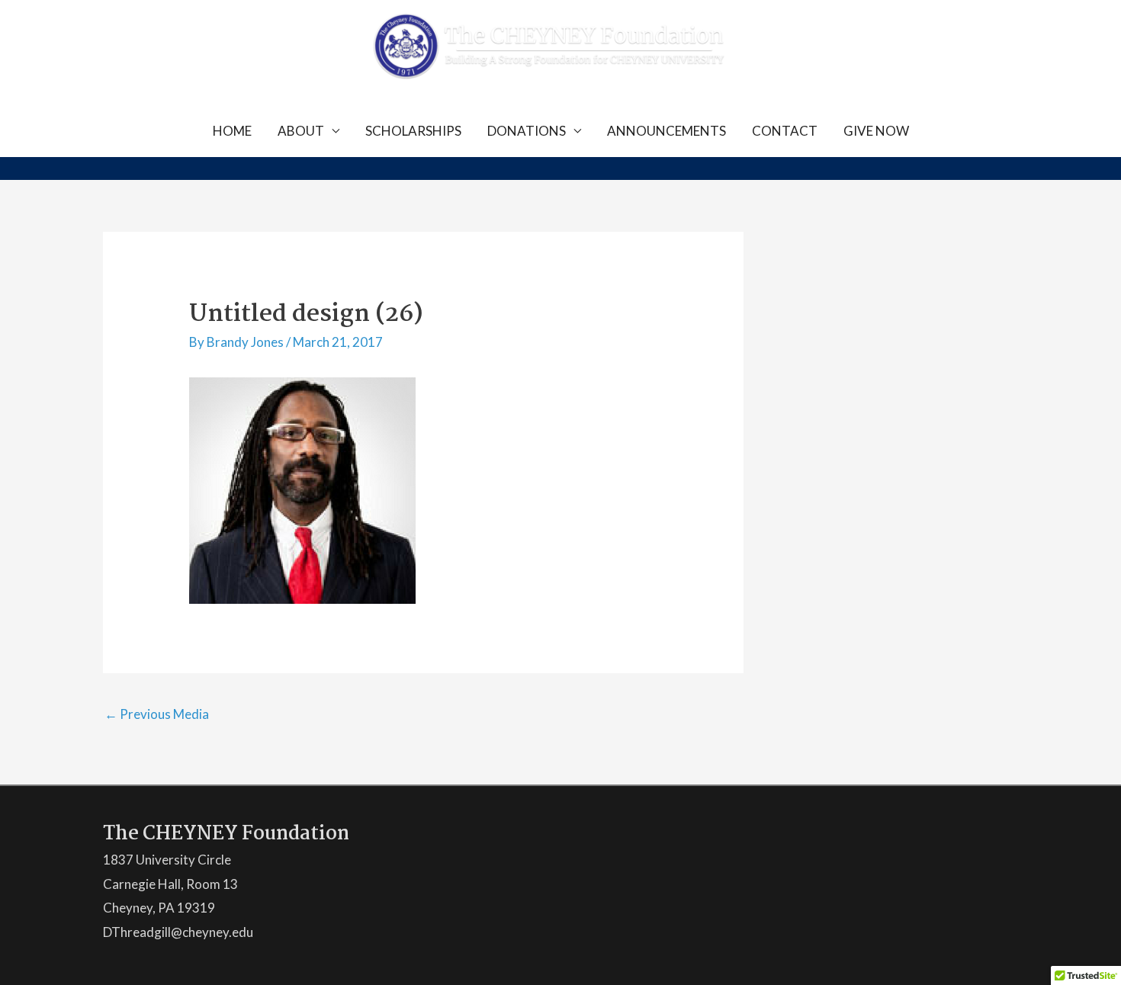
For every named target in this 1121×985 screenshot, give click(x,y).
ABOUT (301, 131)
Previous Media (156, 714)
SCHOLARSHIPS (413, 131)
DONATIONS (526, 131)
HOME (232, 131)
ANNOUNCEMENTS (666, 131)
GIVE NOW (876, 131)
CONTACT (784, 131)
